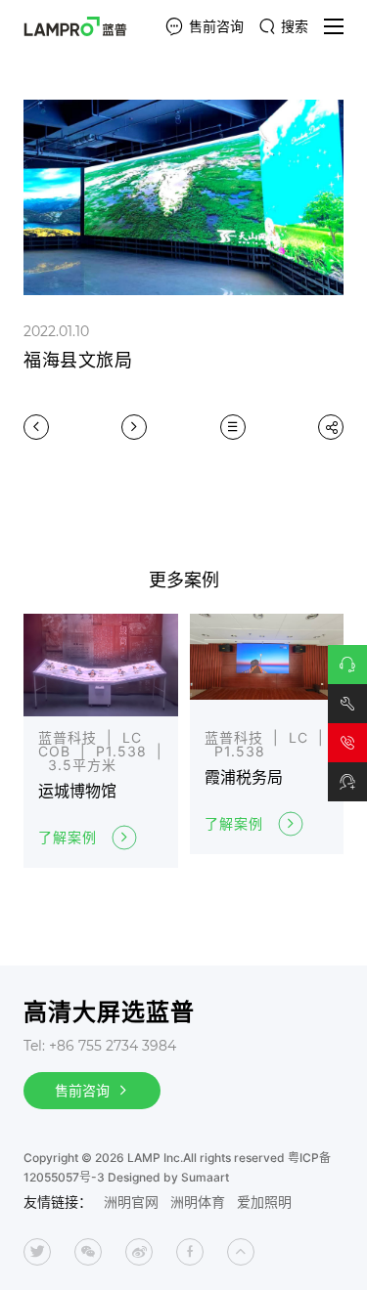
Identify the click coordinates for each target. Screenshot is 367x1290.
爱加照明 (264, 1201)
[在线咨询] (347, 664)
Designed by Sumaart (168, 1177)
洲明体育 (197, 1201)
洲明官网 (131, 1201)
